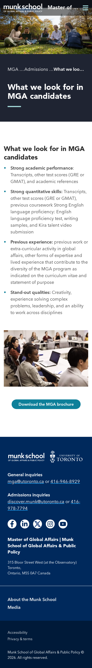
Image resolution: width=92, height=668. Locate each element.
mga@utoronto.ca (26, 481)
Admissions (36, 69)
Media (14, 607)
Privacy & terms (20, 639)
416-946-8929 (65, 481)
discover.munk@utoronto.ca (36, 501)
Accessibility (17, 632)
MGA (13, 69)
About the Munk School (32, 599)
